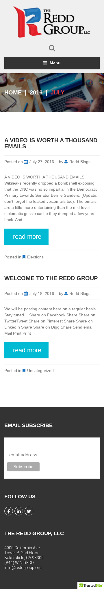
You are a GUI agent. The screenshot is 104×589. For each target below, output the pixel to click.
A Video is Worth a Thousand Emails (50, 143)
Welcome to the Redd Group (51, 278)
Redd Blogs (79, 161)
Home (13, 92)
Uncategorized (40, 370)
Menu (55, 63)
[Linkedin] (18, 511)
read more (27, 236)
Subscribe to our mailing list (37, 442)
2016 (36, 92)
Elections (35, 257)
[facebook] (8, 511)
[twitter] (29, 511)
